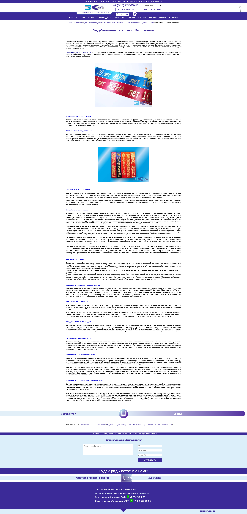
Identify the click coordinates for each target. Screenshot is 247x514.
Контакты (173, 18)
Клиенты (142, 18)
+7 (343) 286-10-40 (126, 5)
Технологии (119, 18)
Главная (70, 23)
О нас (82, 18)
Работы (131, 18)
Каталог (73, 18)
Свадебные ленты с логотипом (159, 425)
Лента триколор (139, 425)
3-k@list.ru (144, 493)
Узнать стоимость (126, 9)
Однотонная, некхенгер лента (119, 425)
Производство (104, 18)
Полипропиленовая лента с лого (93, 425)
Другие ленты (148, 23)
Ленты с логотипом (133, 23)
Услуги (91, 18)
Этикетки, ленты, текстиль (113, 23)
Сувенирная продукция (92, 23)
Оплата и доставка (157, 18)
